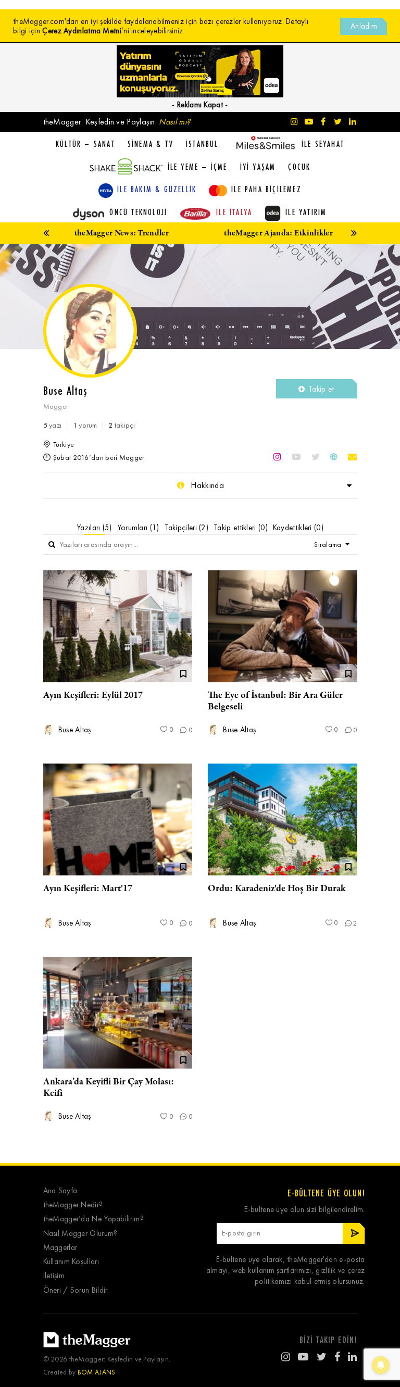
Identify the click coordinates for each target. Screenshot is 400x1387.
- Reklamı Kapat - (200, 104)
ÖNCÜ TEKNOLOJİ (138, 212)
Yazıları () (94, 527)
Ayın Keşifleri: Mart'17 (87, 888)
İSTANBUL (202, 143)
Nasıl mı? (174, 122)
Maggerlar (60, 1247)
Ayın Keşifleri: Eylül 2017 (93, 695)
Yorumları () (138, 527)
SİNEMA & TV (150, 143)
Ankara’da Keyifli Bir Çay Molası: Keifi (108, 1087)
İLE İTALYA (234, 212)
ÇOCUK (299, 166)
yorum (85, 425)
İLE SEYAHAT (323, 143)
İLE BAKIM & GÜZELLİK (156, 189)
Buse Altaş (73, 730)
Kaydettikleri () (298, 527)
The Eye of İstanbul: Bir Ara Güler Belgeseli (275, 701)
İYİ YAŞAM (258, 166)
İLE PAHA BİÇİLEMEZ (266, 189)
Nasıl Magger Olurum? (80, 1233)
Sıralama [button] (328, 544)
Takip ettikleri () (241, 527)
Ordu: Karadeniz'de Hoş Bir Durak (277, 888)
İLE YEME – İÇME (198, 166)
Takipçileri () (187, 527)
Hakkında (206, 485)
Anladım (364, 26)
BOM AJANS (97, 1372)
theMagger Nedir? (73, 1205)
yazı (52, 425)
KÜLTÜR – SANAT (85, 143)
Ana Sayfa (60, 1190)
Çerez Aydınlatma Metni (81, 30)
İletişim (54, 1275)
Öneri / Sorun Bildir (75, 1290)
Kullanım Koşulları (71, 1261)
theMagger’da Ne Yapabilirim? (93, 1219)
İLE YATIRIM (306, 212)
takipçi (121, 425)
